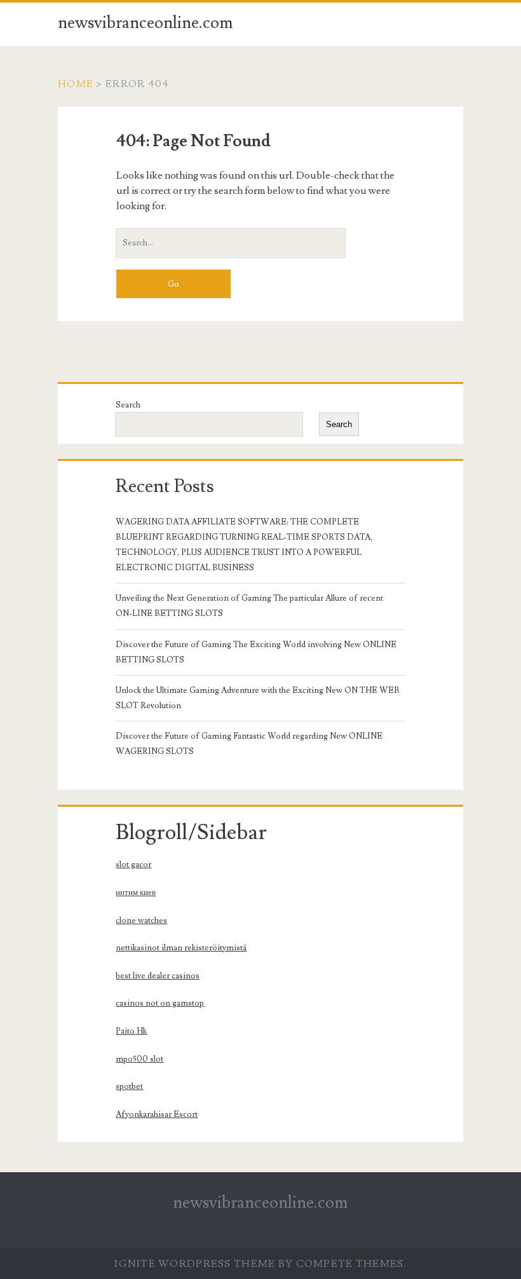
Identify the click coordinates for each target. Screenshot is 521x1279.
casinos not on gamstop (160, 1003)
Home (75, 84)
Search (128, 405)
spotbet (129, 1086)
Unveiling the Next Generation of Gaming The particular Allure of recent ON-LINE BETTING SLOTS (249, 606)
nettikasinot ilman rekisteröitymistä (181, 948)
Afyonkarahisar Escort (157, 1114)
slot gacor (133, 864)
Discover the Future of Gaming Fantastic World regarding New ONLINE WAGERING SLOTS (249, 743)
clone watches (141, 920)
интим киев (136, 892)
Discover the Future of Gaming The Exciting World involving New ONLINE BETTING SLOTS (256, 652)
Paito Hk (131, 1031)
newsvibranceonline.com (145, 23)
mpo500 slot (139, 1059)
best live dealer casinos (158, 976)
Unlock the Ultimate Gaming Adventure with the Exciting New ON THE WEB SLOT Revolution (258, 698)
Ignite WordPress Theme (194, 1263)
